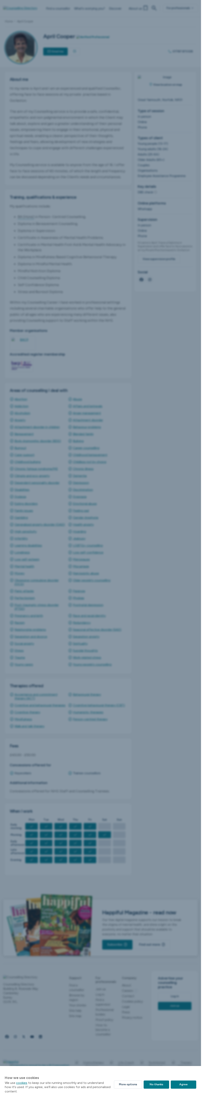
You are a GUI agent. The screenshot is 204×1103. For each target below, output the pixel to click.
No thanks (156, 1084)
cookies (21, 1083)
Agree (183, 1084)
